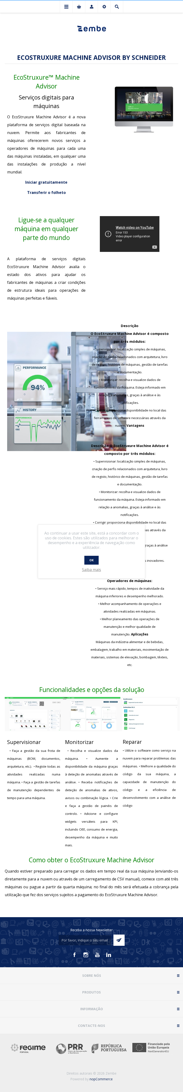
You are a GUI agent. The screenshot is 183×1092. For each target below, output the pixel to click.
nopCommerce (101, 1079)
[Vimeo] (108, 955)
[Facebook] (74, 955)
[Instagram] (86, 955)
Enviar (119, 940)
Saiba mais (91, 569)
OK (91, 560)
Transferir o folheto (46, 192)
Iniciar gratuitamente (46, 182)
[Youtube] (97, 955)
